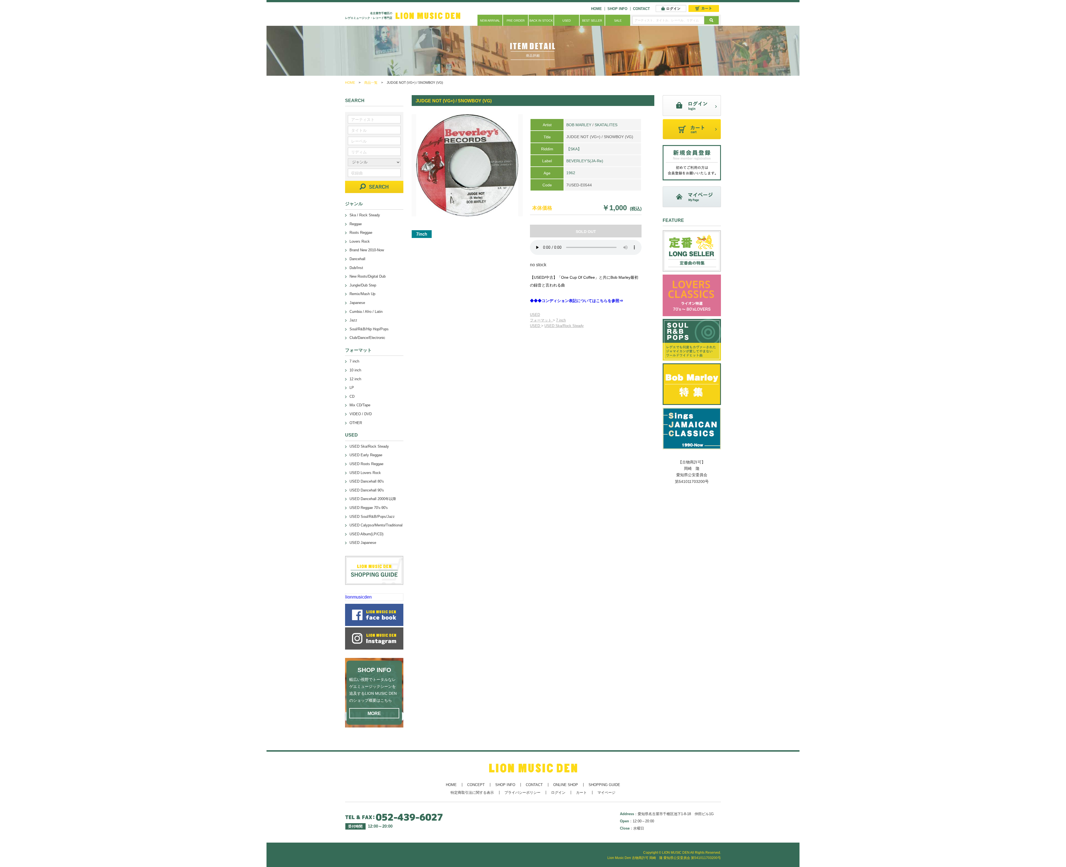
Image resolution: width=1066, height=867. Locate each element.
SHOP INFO (617, 9)
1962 (570, 173)
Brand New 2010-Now (367, 250)
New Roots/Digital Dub (368, 276)
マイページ (606, 792)
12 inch (355, 379)
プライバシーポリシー (522, 792)
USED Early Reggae (366, 455)
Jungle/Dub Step (363, 285)
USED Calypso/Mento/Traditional (376, 525)
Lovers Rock (360, 241)
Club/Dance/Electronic (367, 338)
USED (566, 20)
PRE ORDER (516, 20)
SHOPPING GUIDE (604, 785)
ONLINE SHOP (565, 785)
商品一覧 (371, 83)
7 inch (561, 320)
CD (352, 396)
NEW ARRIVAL (490, 20)
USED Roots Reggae (366, 464)
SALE (618, 20)
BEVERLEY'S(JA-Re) (584, 161)
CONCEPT (476, 785)
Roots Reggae (361, 232)
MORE (374, 713)
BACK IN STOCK (541, 20)
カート (581, 792)
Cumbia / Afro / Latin (366, 312)
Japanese (357, 303)
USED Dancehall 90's (367, 490)
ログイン (558, 792)
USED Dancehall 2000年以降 (373, 499)
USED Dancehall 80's (367, 481)
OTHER (356, 423)
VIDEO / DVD (361, 414)
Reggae (356, 224)
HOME (596, 9)
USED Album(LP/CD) (366, 534)
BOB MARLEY (578, 125)
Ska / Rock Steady (365, 215)
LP (352, 388)
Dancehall (357, 259)
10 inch (355, 370)
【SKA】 (574, 149)
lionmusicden (358, 597)
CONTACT (641, 9)
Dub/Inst (356, 268)
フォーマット (541, 320)
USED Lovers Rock (365, 473)
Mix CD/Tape (360, 405)
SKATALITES (606, 125)
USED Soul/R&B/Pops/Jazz (372, 516)
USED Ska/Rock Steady (564, 326)
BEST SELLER (592, 20)
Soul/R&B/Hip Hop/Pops (369, 329)
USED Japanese (363, 543)
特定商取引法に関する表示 (472, 792)
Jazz (353, 320)
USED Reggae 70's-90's (369, 508)
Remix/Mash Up (362, 294)
